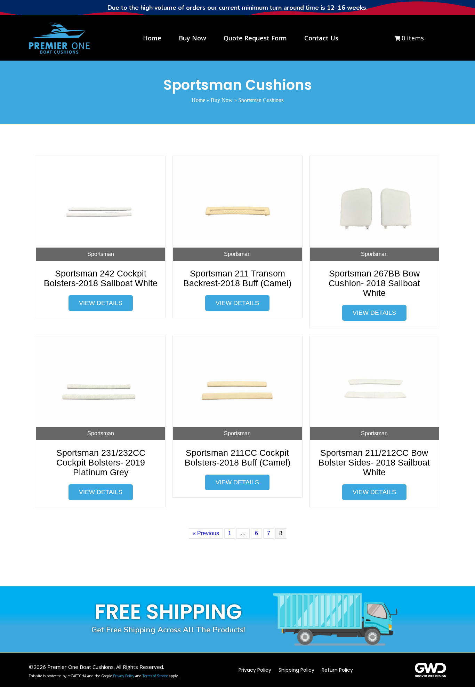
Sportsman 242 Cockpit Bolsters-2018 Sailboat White (101, 278)
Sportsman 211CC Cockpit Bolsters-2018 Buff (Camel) (237, 457)
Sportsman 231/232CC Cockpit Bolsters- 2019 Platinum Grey (100, 462)
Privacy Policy (123, 675)
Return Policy (337, 669)
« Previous (206, 533)
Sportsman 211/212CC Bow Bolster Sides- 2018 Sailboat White (374, 462)
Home (198, 100)
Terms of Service (155, 675)
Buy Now (222, 100)
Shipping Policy (296, 669)
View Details (100, 302)
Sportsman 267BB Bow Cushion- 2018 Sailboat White (374, 283)
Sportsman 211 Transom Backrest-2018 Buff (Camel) (237, 278)
